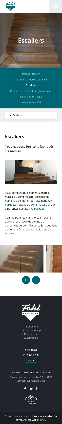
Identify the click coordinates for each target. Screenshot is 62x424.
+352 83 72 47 (31, 355)
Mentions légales (43, 416)
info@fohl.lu (31, 349)
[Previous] (26, 280)
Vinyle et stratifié (31, 102)
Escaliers (31, 85)
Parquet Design (31, 73)
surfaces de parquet (31, 208)
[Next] (36, 280)
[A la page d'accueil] (10, 7)
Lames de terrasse (31, 96)
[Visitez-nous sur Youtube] (31, 388)
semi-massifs (39, 204)
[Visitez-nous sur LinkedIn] (37, 388)
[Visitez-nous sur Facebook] (25, 388)
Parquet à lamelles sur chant (31, 79)
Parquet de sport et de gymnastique (31, 91)
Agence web (30, 419)
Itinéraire (31, 360)
